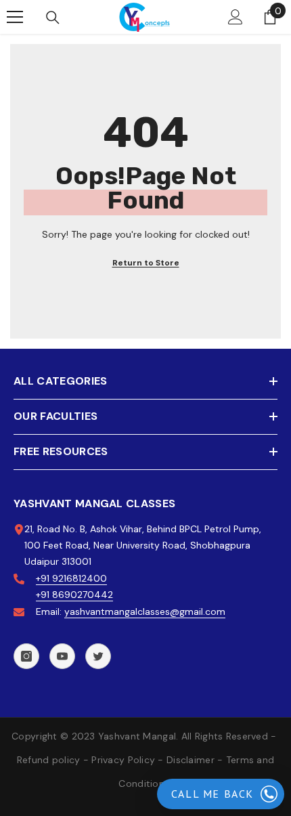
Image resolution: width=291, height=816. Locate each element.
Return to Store (145, 262)
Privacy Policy (123, 760)
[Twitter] (98, 656)
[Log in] (235, 16)
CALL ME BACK (212, 793)
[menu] (15, 17)
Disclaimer (190, 760)
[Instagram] (26, 656)
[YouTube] (62, 656)
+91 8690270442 (74, 594)
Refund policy (49, 760)
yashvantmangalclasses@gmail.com (144, 611)
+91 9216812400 (71, 578)
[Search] (53, 17)
